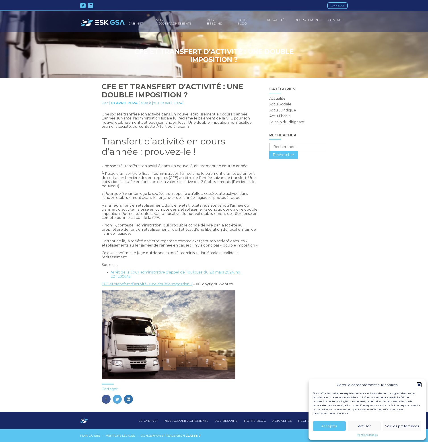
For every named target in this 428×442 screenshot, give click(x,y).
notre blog (255, 421)
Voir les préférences (402, 426)
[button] (419, 384)
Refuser (364, 426)
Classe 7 (193, 435)
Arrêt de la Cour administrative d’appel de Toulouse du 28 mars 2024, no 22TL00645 (175, 274)
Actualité (277, 98)
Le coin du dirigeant (287, 122)
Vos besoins (214, 21)
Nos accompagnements (173, 21)
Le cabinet (148, 421)
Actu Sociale (280, 104)
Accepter (329, 426)
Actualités (276, 20)
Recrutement (307, 20)
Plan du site (90, 435)
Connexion (337, 5)
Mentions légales (367, 434)
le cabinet (135, 21)
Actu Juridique (282, 110)
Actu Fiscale (280, 116)
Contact (335, 20)
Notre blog (243, 21)
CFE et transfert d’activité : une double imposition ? (147, 284)
